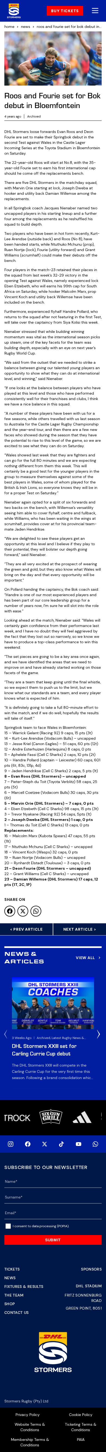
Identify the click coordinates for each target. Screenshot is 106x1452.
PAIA (81, 1439)
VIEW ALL (85, 957)
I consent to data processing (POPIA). (41, 1226)
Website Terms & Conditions (30, 1427)
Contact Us (16, 1312)
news (25, 26)
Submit (53, 1240)
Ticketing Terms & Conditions (80, 1427)
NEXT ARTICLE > (79, 929)
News (9, 1277)
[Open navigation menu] (95, 11)
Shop (9, 1303)
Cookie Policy (80, 1414)
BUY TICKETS (65, 10)
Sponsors (91, 1269)
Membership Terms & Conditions (30, 1442)
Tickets (12, 1269)
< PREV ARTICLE (26, 929)
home (9, 26)
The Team (14, 1295)
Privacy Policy (27, 1414)
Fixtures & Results (23, 1286)
